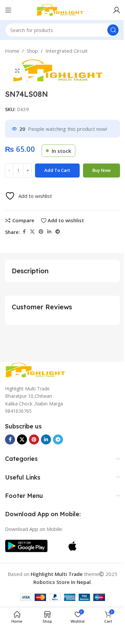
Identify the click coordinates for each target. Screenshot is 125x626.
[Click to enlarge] (17, 70)
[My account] (116, 10)
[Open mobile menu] (8, 10)
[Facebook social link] (24, 231)
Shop (32, 50)
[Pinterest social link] (41, 231)
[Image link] (38, 369)
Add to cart (57, 170)
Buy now (101, 170)
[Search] (113, 30)
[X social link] (32, 231)
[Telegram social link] (57, 231)
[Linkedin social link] (49, 231)
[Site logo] (63, 9)
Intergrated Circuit (66, 50)
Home (12, 50)
